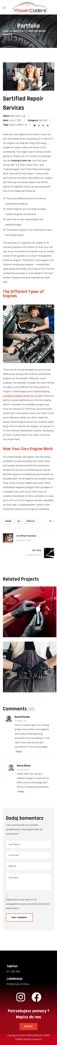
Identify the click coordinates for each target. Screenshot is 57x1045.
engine (8, 521)
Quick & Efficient (28, 636)
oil (19, 521)
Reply (19, 751)
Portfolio (18, 31)
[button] (28, 1026)
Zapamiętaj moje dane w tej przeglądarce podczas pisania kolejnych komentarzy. (28, 904)
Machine (32, 630)
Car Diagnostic (26, 691)
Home (5, 31)
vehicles (30, 521)
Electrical (17, 630)
